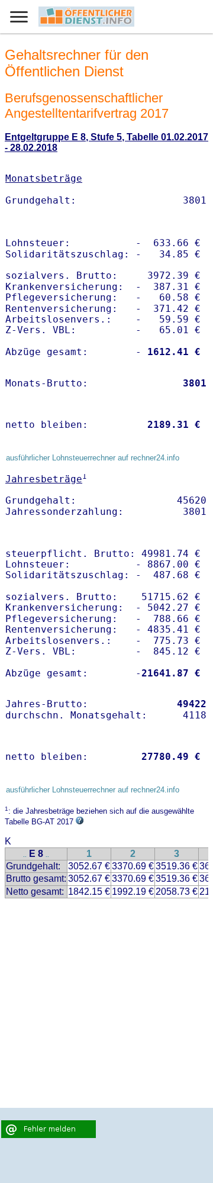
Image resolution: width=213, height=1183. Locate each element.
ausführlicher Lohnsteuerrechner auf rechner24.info (92, 457)
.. (25, 855)
